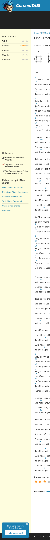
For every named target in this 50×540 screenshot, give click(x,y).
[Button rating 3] (44, 481)
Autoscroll (40, 491)
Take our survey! (15, 533)
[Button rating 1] (35, 481)
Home (36, 33)
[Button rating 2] (40, 481)
